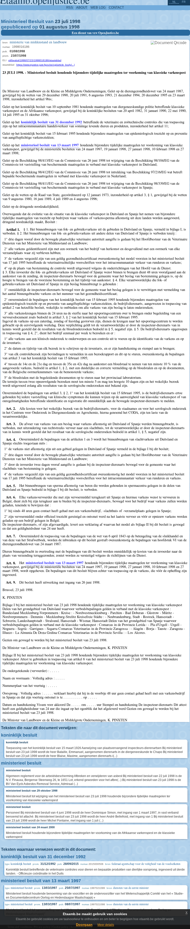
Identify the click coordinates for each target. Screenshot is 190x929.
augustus (57, 26)
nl (174, 1)
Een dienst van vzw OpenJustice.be (95, 32)
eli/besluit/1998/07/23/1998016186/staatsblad (34, 60)
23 (57, 21)
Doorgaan (84, 925)
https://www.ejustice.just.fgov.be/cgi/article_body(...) (45, 64)
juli (65, 21)
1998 (75, 21)
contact (116, 7)
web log (98, 7)
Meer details (105, 925)
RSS (69, 7)
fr (184, 1)
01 (42, 26)
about (81, 7)
